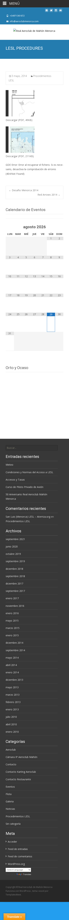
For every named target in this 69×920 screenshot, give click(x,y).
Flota (9, 794)
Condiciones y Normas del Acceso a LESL (29, 472)
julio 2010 (11, 716)
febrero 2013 (13, 702)
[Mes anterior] (10, 224)
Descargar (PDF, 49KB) (19, 120)
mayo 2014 (12, 657)
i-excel (41, 890)
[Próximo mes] (59, 224)
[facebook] (46, 11)
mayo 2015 (12, 620)
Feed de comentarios (20, 856)
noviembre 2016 (15, 605)
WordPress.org (16, 864)
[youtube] (60, 11)
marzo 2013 (12, 694)
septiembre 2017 (15, 591)
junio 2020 (12, 546)
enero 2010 (12, 731)
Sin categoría (13, 823)
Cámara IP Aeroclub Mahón (21, 757)
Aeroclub (11, 749)
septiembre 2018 (15, 576)
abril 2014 (11, 665)
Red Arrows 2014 (49, 194)
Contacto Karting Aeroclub (21, 771)
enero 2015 (12, 635)
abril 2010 (11, 724)
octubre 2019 (13, 554)
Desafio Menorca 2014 (23, 190)
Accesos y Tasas (15, 479)
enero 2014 (12, 672)
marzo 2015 (12, 628)
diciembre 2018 (14, 568)
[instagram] (56, 11)
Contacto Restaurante (18, 779)
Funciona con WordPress (18, 890)
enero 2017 (12, 598)
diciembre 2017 (14, 583)
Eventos (10, 786)
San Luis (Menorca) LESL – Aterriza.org (28, 516)
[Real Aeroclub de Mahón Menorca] (34, 31)
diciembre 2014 (14, 642)
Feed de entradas (18, 849)
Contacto (11, 764)
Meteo (9, 464)
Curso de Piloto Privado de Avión (24, 487)
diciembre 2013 (14, 679)
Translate (27, 874)
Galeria (10, 801)
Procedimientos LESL (18, 521)
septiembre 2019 (15, 561)
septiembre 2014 (15, 650)
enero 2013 (12, 709)
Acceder (12, 841)
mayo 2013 (12, 687)
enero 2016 (12, 613)
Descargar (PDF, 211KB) (20, 156)
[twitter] (51, 11)
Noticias (10, 808)
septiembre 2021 (15, 539)
